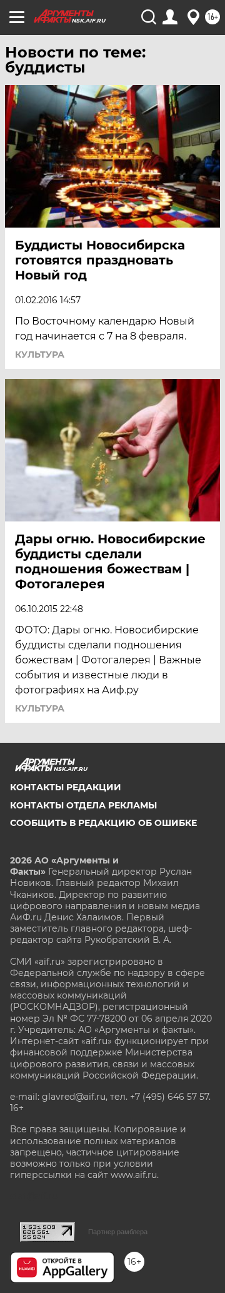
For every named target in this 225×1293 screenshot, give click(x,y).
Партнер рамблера (118, 1231)
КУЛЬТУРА (39, 354)
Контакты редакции (65, 787)
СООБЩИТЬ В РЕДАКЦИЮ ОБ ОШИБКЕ (103, 822)
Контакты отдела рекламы (83, 805)
